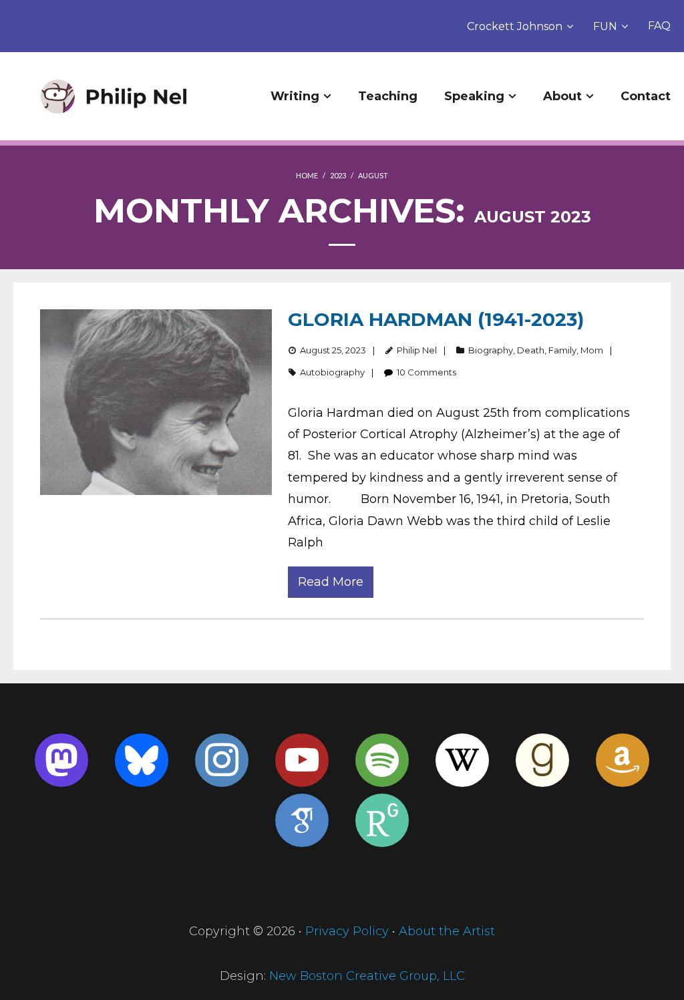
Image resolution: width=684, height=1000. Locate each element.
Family (562, 350)
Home (307, 175)
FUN (605, 26)
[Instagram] (222, 760)
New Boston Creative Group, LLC (367, 976)
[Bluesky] (142, 760)
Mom (591, 350)
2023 (338, 175)
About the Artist (447, 931)
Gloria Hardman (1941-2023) (436, 319)
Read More (330, 581)
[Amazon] (622, 760)
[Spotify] (382, 760)
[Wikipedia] (462, 760)
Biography (490, 350)
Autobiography (332, 372)
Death (530, 350)
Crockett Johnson (514, 26)
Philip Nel (417, 350)
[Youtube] (302, 760)
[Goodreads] (542, 760)
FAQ (659, 25)
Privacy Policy (347, 931)
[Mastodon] (61, 760)
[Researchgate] (382, 820)
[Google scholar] (302, 820)
